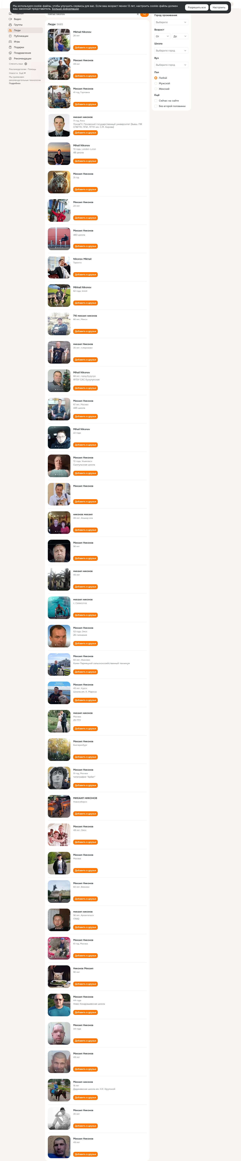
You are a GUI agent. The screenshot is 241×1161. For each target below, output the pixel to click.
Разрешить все (197, 7)
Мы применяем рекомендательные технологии (25, 80)
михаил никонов (83, 117)
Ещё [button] (21, 73)
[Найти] (144, 14)
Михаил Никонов (83, 60)
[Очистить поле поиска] (138, 14)
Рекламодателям (17, 69)
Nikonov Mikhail (82, 259)
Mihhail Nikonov (82, 287)
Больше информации (65, 9)
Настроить (219, 7)
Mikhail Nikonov (82, 31)
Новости (13, 73)
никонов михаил (83, 514)
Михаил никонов (83, 1081)
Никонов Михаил (83, 968)
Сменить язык (16, 63)
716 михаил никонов (85, 315)
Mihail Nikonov (81, 145)
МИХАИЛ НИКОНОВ (85, 798)
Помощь (32, 69)
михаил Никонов (83, 344)
